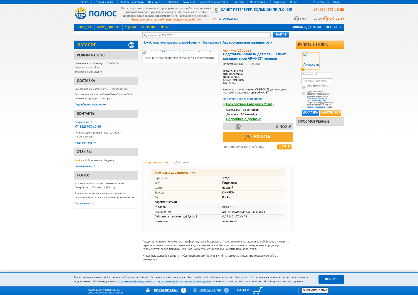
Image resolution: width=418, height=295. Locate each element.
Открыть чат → (84, 122)
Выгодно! (84, 27)
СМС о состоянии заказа (318, 86)
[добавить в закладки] (238, 127)
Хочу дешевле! (108, 27)
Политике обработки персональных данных (184, 281)
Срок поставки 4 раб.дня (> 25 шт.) (250, 104)
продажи (311, 107)
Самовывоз (330, 112)
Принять (331, 279)
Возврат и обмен (104, 2)
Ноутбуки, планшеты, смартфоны (170, 43)
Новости (84, 2)
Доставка (310, 112)
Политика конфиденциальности (105, 290)
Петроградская (228, 18)
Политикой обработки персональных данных (317, 99)
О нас (293, 2)
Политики (239, 2)
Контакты (172, 2)
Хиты (164, 27)
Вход (336, 2)
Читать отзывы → (85, 166)
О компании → (84, 203)
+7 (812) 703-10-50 (88, 127)
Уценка (130, 27)
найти (281, 34)
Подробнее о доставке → (90, 104)
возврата (321, 107)
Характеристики (157, 162)
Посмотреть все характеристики (243, 99)
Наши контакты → (85, 142)
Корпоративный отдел (214, 2)
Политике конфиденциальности (136, 281)
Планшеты (210, 43)
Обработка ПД (259, 2)
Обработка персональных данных (105, 293)
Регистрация (320, 2)
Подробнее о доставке (243, 119)
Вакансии (188, 2)
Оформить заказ (315, 290)
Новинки (148, 27)
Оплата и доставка (132, 2)
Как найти (154, 2)
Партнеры (279, 2)
